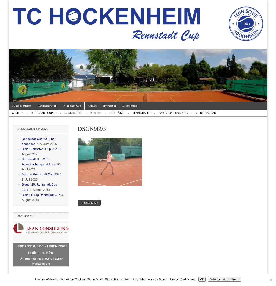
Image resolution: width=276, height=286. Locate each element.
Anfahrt (92, 105)
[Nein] (270, 280)
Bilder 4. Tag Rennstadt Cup (41, 195)
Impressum (109, 105)
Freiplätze (116, 112)
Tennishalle (142, 112)
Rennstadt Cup (42, 112)
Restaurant (209, 112)
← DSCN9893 (89, 202)
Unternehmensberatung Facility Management (41, 261)
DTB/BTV (95, 112)
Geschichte (73, 112)
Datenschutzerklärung (224, 279)
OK (202, 279)
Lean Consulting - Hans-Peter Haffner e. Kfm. (41, 249)
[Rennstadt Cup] (138, 21)
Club (15, 112)
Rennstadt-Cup (72, 105)
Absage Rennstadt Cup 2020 (41, 174)
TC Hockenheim (21, 105)
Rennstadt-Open (47, 105)
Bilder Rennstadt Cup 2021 (40, 149)
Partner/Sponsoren (173, 112)
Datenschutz (129, 105)
